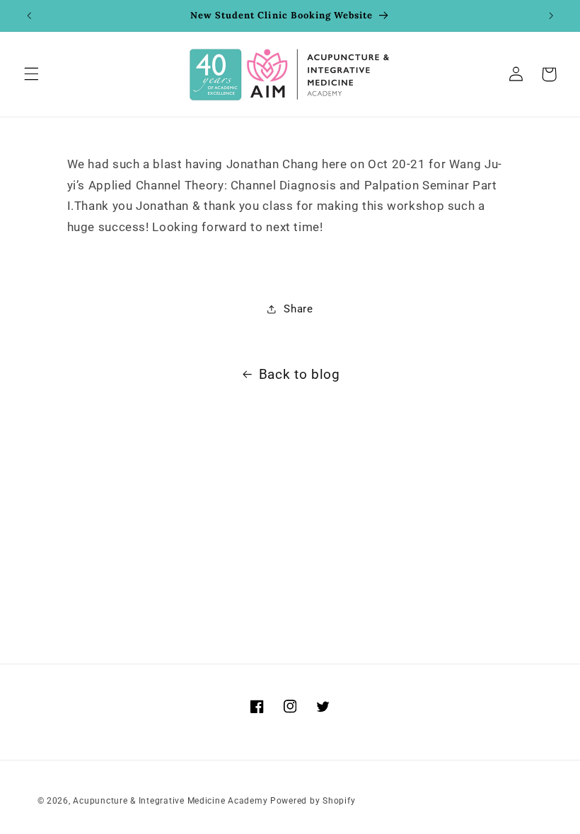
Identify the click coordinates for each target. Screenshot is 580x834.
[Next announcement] (551, 15)
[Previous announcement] (29, 15)
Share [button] (298, 309)
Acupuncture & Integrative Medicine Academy (170, 801)
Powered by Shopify (312, 801)
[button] (31, 74)
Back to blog (299, 374)
